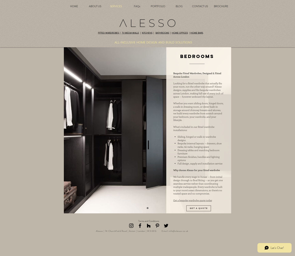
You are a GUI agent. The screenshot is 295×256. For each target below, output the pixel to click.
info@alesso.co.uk (178, 231)
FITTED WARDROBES (109, 32)
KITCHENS (147, 32)
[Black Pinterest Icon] (157, 226)
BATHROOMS (162, 32)
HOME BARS (197, 32)
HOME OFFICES (180, 32)
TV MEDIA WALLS (130, 32)
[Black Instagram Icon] (131, 226)
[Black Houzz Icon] (149, 226)
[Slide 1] (147, 208)
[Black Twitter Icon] (166, 226)
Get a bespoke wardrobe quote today (192, 200)
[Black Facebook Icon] (140, 226)
